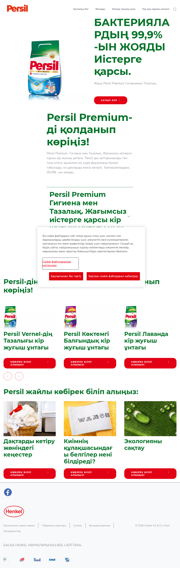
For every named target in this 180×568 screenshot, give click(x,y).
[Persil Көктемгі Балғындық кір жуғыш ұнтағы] (90, 336)
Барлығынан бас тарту (66, 276)
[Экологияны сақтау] (150, 441)
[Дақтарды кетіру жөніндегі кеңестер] (30, 441)
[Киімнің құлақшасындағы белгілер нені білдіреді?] (90, 441)
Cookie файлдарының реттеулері (57, 263)
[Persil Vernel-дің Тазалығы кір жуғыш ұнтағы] (30, 336)
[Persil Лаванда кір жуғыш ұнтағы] (150, 336)
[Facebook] (8, 492)
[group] (90, 341)
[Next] (19, 377)
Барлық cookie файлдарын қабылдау (113, 276)
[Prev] (8, 377)
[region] (91, 257)
